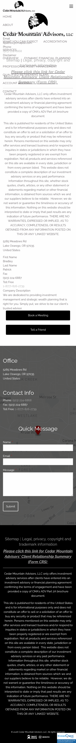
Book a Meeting (38, 315)
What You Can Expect (20, 41)
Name (20, 442)
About (8, 25)
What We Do (38, 33)
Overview (11, 58)
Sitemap (12, 539)
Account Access (16, 83)
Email (20, 456)
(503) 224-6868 (22, 400)
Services (10, 50)
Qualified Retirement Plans (26, 74)
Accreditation (55, 41)
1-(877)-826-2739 (13, 286)
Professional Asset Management (30, 66)
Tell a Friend (38, 329)
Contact (10, 91)
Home (7, 16)
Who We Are (13, 33)
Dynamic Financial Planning (47, 58)
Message (22, 470)
